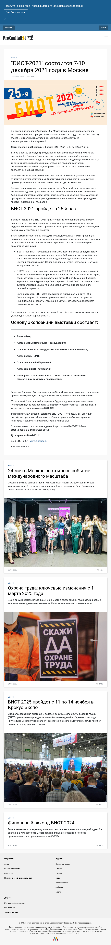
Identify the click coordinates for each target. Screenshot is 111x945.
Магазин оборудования (14, 903)
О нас (6, 864)
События (59, 887)
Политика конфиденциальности (18, 878)
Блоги (14, 57)
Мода (58, 878)
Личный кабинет (11, 912)
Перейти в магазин (15, 12)
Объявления (9, 908)
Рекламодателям (12, 869)
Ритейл (59, 873)
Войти (103, 28)
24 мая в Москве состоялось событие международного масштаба (49, 473)
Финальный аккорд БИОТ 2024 (41, 823)
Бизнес (59, 869)
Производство (62, 883)
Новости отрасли (63, 864)
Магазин (8, 28)
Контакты (8, 873)
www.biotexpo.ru (38, 441)
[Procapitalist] (18, 37)
